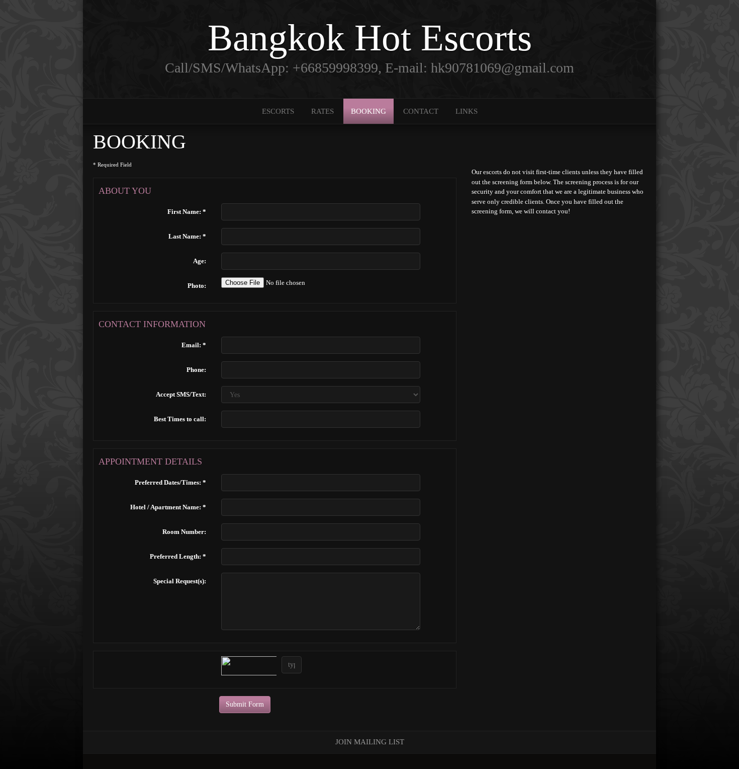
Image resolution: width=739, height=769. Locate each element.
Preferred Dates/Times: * (170, 482)
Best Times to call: (180, 419)
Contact (420, 111)
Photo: (197, 285)
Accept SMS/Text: (181, 394)
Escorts (278, 111)
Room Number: (184, 531)
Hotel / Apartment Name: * (168, 507)
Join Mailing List (369, 742)
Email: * (193, 345)
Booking (368, 111)
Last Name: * (187, 236)
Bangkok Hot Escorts (370, 37)
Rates (322, 111)
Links (466, 111)
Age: (199, 261)
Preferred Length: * (178, 556)
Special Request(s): (179, 581)
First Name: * (186, 211)
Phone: (196, 369)
